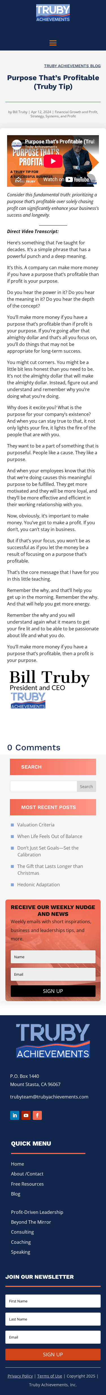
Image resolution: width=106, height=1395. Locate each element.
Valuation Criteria (36, 825)
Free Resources (27, 1184)
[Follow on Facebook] (37, 1115)
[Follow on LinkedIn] (14, 1115)
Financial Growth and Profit (76, 111)
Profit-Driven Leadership (37, 1212)
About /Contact (27, 1174)
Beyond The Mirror (31, 1222)
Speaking (20, 1252)
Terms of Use (49, 1376)
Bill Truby (20, 111)
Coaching (21, 1242)
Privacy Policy (20, 1376)
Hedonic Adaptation (38, 884)
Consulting (22, 1232)
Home (17, 1164)
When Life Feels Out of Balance (49, 836)
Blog (15, 1194)
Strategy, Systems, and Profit (53, 116)
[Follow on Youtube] (26, 1115)
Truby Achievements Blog (72, 65)
